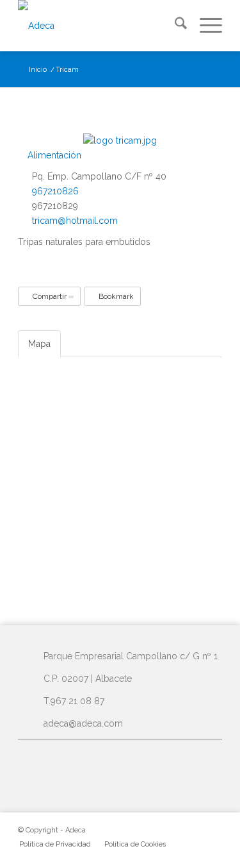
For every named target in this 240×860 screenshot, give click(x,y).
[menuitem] (174, 25)
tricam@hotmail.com (75, 220)
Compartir (49, 296)
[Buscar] (174, 25)
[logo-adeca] (99, 25)
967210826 (55, 191)
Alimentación (53, 155)
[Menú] (204, 25)
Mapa (39, 344)
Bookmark (115, 296)
